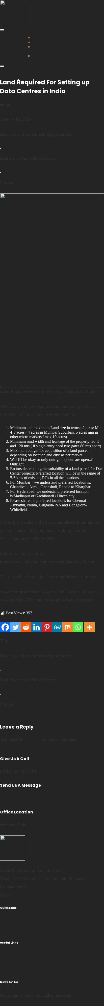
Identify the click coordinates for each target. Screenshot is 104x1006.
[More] (89, 627)
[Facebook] (5, 627)
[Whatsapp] (78, 627)
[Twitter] (15, 627)
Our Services (32, 33)
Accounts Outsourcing (50, 42)
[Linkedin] (36, 627)
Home (5, 46)
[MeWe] (57, 627)
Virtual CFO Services (49, 37)
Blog (85, 46)
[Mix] (67, 627)
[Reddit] (26, 627)
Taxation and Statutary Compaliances (50, 48)
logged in (32, 739)
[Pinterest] (47, 627)
